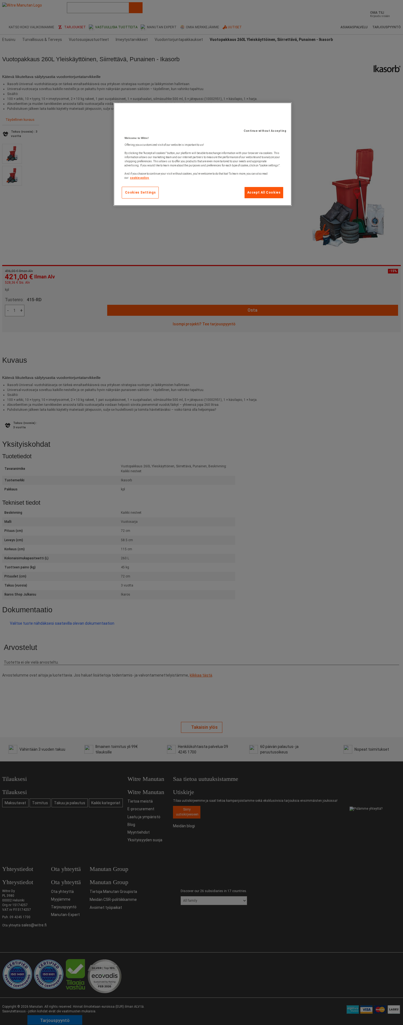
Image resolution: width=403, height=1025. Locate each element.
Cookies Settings (140, 192)
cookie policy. (139, 177)
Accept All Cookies (264, 192)
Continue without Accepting (265, 130)
